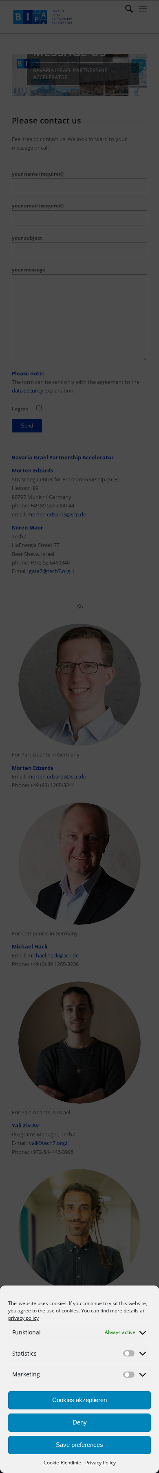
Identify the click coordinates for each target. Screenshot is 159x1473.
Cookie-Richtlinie (62, 1462)
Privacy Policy (100, 1462)
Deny (80, 1422)
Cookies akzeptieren (79, 1399)
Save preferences (79, 1444)
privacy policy (23, 1317)
